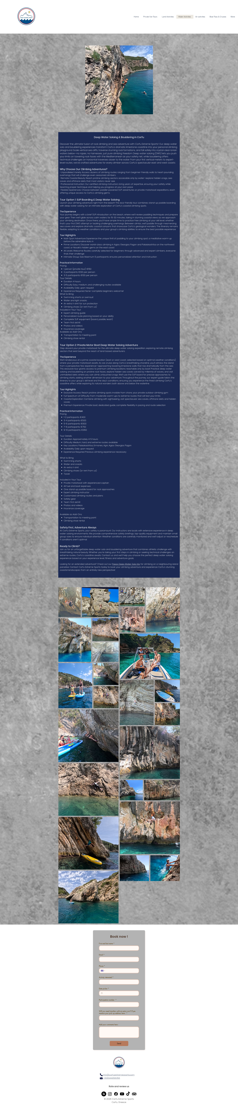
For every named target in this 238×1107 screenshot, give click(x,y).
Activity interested (106, 977)
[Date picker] (102, 993)
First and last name (106, 943)
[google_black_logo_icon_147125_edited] (103, 1094)
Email (101, 955)
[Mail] (101, 1078)
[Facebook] (116, 1094)
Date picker (104, 989)
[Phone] (101, 1074)
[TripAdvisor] (134, 1094)
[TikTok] (128, 1094)
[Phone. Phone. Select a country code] (103, 971)
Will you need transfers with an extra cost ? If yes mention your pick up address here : (117, 1012)
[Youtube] (122, 1094)
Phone (102, 966)
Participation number (107, 1000)
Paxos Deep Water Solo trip (126, 564)
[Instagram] (109, 1094)
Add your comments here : (109, 1024)
